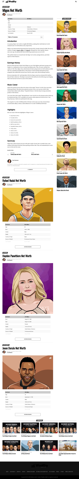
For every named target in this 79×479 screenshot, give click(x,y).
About (7, 471)
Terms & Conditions (69, 471)
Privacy (57, 471)
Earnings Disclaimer (31, 471)
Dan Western (9, 14)
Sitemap (62, 471)
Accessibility (12, 471)
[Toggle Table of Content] (40, 37)
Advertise (19, 471)
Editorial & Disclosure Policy (42, 471)
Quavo (18, 50)
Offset (22, 50)
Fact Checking (52, 471)
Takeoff (28, 50)
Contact (23, 471)
